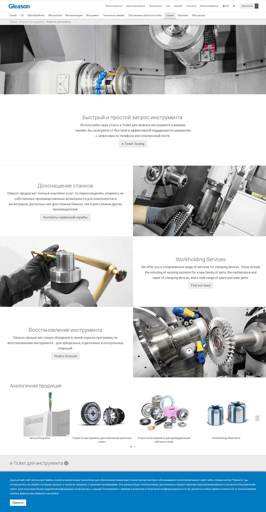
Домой (13, 21)
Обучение (183, 15)
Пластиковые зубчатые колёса (145, 15)
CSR (168, 6)
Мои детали (198, 15)
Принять (18, 502)
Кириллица (247, 6)
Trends (13, 15)
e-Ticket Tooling (133, 143)
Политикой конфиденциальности (166, 488)
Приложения (155, 6)
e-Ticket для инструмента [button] (37, 463)
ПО (22, 15)
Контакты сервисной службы (65, 217)
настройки (52, 493)
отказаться (227, 488)
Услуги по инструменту (31, 21)
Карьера (178, 6)
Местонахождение (136, 6)
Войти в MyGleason (209, 6)
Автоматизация (74, 15)
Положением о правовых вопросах (123, 488)
